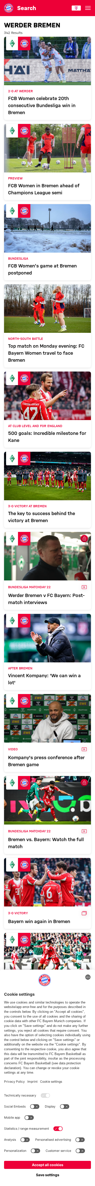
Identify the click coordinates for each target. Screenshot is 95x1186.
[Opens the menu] (88, 8)
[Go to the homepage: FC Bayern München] (8, 8)
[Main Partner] (76, 8)
